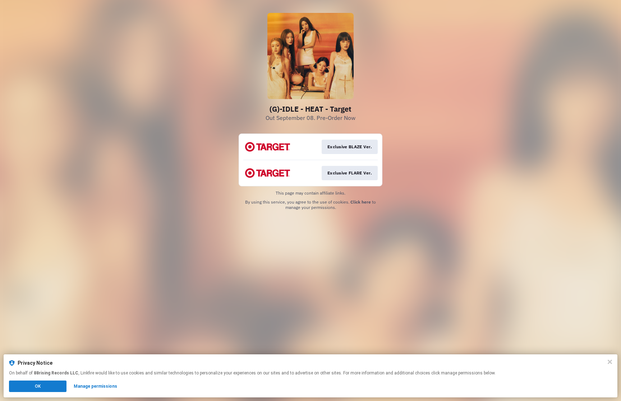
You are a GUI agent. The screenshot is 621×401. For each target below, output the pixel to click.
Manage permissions (95, 386)
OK (38, 386)
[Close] (610, 362)
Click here (360, 202)
